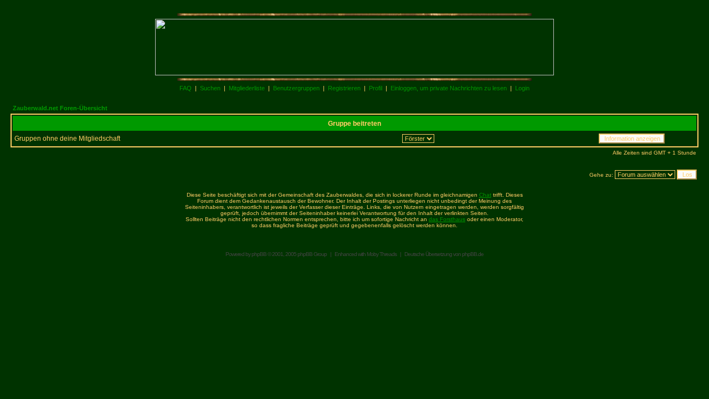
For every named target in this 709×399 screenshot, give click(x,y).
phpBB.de (473, 254)
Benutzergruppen (296, 88)
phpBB (258, 254)
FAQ (185, 88)
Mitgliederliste (247, 88)
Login (522, 88)
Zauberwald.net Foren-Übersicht (60, 108)
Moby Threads (382, 254)
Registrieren (344, 88)
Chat (485, 195)
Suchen (210, 88)
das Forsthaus (447, 219)
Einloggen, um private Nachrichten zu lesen (449, 88)
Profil (375, 88)
